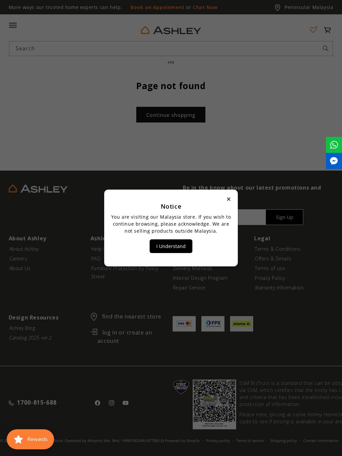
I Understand (171, 246)
